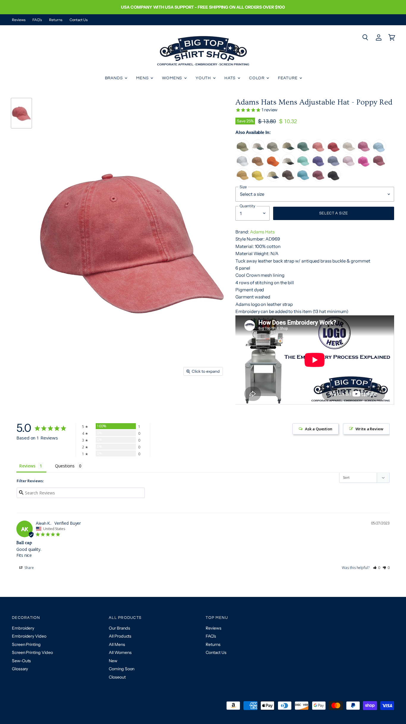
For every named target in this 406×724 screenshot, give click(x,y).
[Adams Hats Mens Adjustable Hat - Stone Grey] (273, 151)
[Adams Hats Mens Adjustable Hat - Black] (334, 180)
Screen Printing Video (32, 652)
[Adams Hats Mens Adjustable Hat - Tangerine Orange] (273, 165)
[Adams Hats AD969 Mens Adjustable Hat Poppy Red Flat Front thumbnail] (21, 113)
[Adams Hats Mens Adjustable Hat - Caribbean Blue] (303, 180)
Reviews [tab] (27, 466)
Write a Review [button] (369, 428)
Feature (288, 78)
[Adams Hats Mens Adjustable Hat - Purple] (318, 165)
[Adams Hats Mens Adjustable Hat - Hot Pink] (364, 151)
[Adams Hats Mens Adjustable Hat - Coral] (318, 151)
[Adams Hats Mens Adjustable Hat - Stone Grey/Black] (288, 165)
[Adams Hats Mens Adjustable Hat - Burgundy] (318, 180)
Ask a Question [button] (318, 428)
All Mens (117, 644)
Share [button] (28, 567)
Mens (143, 78)
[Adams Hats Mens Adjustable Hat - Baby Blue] (379, 151)
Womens (172, 78)
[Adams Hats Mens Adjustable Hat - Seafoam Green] (303, 165)
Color (257, 78)
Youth (204, 78)
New (113, 660)
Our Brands (119, 628)
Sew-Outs (21, 660)
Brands (114, 78)
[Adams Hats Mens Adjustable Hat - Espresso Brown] (288, 180)
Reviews (18, 20)
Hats (230, 78)
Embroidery (23, 628)
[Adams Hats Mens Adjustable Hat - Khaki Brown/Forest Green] (288, 151)
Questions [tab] (64, 466)
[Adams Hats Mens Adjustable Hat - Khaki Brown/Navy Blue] (273, 180)
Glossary (20, 668)
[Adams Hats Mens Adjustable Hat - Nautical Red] (379, 165)
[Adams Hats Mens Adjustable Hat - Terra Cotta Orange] (258, 165)
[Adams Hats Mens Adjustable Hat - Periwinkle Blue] (334, 165)
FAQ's (37, 20)
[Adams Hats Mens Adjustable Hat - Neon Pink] (364, 165)
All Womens (120, 652)
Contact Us (79, 20)
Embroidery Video (29, 636)
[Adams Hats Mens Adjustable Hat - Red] (334, 151)
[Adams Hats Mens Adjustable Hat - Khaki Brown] (243, 151)
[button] (376, 567)
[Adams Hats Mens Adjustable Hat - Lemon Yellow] (258, 180)
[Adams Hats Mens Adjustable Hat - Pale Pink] (349, 165)
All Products (120, 636)
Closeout (117, 677)
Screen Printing (26, 644)
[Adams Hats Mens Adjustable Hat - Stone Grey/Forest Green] (258, 151)
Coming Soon (121, 668)
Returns (55, 20)
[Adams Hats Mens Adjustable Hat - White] (243, 165)
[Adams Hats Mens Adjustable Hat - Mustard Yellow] (243, 180)
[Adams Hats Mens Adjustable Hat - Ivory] (349, 151)
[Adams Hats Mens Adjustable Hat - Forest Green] (303, 151)
